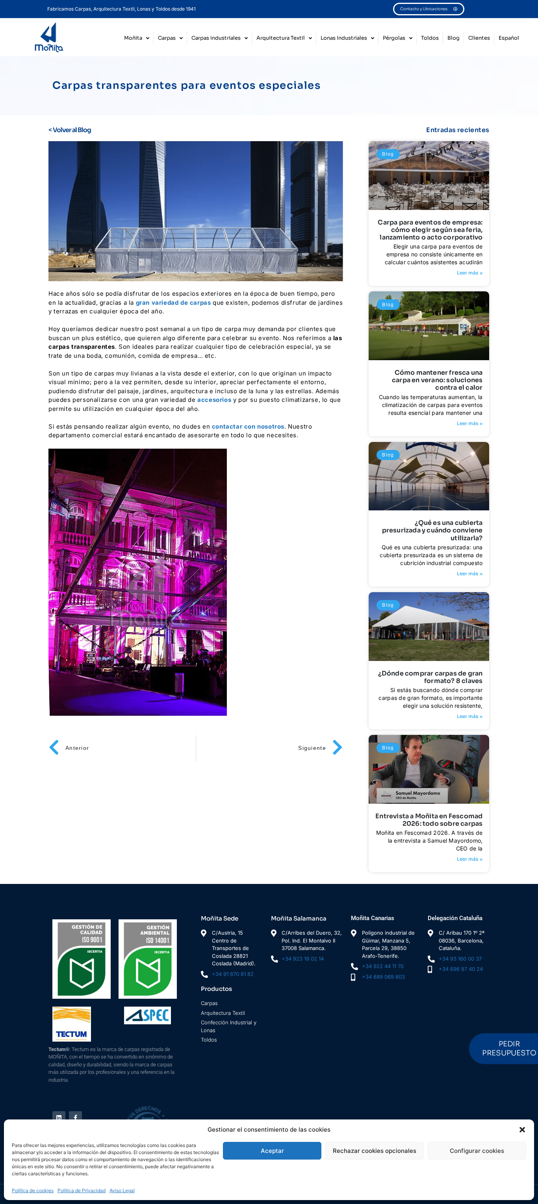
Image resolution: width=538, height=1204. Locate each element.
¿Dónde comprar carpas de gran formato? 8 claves (430, 677)
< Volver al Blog (69, 130)
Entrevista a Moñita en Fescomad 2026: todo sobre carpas (428, 820)
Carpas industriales (216, 38)
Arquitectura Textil (280, 38)
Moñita (133, 38)
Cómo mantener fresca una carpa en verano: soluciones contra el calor (437, 380)
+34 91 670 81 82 (233, 974)
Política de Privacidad (82, 1190)
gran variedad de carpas (174, 302)
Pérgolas (394, 38)
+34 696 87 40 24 (461, 969)
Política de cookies (33, 1190)
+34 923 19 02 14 (303, 958)
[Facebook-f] (75, 1117)
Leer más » (469, 273)
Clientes (479, 38)
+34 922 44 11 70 (383, 966)
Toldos (430, 38)
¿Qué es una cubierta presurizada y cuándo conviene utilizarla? (432, 530)
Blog (453, 38)
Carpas (167, 38)
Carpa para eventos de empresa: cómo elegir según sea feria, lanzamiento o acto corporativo (430, 229)
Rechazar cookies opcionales (374, 1150)
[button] (522, 1130)
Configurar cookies (477, 1150)
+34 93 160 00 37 (460, 958)
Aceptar (272, 1150)
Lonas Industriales (344, 38)
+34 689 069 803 (383, 977)
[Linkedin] (58, 1117)
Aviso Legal (122, 1190)
